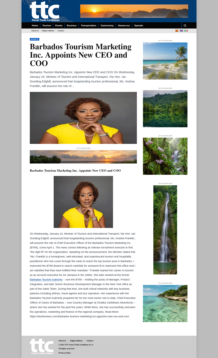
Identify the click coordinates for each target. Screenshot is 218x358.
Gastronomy (107, 25)
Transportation (88, 25)
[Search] (185, 25)
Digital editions (48, 31)
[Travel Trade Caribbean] (45, 11)
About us (35, 31)
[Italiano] (186, 31)
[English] (181, 31)
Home (35, 25)
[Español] (177, 31)
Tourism (46, 25)
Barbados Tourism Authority (46, 279)
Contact (61, 31)
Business (72, 25)
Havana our (124, 25)
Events (58, 25)
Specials (138, 25)
